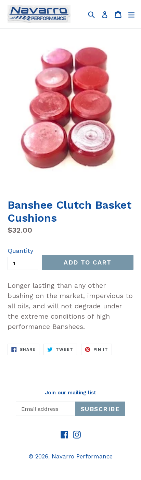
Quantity (20, 250)
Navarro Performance (82, 456)
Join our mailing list (70, 393)
